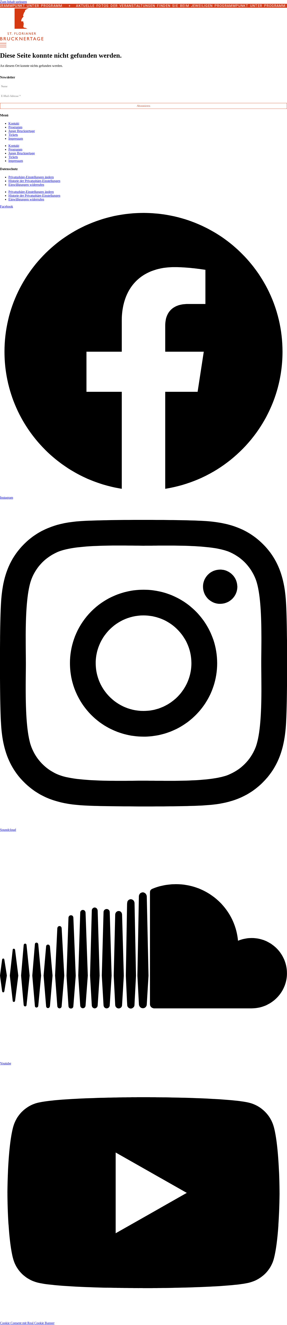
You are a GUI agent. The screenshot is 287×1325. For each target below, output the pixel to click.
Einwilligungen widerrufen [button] (26, 184)
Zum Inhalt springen (13, 2)
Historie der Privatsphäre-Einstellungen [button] (34, 181)
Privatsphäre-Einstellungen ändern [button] (31, 177)
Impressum (15, 138)
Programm (15, 127)
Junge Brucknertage (21, 131)
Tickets (13, 135)
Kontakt (13, 123)
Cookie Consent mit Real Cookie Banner (27, 1323)
